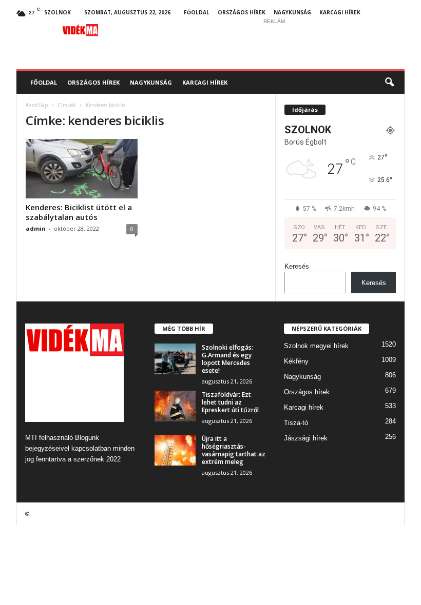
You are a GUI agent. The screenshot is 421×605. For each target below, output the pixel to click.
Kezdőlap (37, 105)
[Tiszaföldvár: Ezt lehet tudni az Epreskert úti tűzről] (175, 406)
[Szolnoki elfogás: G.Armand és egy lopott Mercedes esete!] (175, 359)
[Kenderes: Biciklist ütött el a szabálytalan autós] (82, 168)
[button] (389, 82)
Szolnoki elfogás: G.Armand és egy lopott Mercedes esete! (227, 359)
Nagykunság (292, 12)
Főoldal (196, 12)
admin (36, 228)
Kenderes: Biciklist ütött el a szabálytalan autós (79, 212)
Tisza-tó (296, 423)
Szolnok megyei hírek (316, 346)
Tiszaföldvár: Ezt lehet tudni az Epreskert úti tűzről (230, 402)
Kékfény (296, 361)
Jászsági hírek (306, 438)
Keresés (296, 266)
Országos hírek (241, 12)
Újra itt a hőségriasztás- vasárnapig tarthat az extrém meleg (233, 450)
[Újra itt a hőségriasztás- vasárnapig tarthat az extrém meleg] (175, 450)
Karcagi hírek (339, 12)
